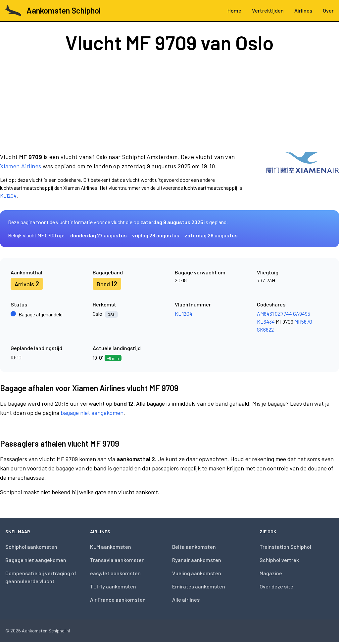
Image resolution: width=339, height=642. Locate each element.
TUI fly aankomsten (113, 586)
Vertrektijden (268, 10)
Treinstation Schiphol (285, 546)
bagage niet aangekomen (92, 412)
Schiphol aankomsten (31, 546)
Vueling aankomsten (196, 573)
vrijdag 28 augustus (155, 235)
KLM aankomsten (110, 546)
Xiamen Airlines (20, 166)
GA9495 (301, 313)
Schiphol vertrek (279, 560)
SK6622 (265, 329)
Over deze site (276, 586)
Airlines (303, 10)
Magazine (271, 573)
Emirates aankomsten (198, 586)
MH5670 (303, 321)
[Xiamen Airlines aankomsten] (302, 176)
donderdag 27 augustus (98, 235)
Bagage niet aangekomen (35, 560)
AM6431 (265, 313)
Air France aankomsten (118, 599)
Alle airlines (186, 599)
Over (328, 10)
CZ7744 (283, 313)
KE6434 (266, 321)
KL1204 (8, 195)
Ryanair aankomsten (196, 560)
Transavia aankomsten (117, 560)
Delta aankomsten (194, 546)
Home (234, 10)
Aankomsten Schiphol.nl (46, 630)
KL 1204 (183, 313)
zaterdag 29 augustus (211, 235)
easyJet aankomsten (115, 573)
